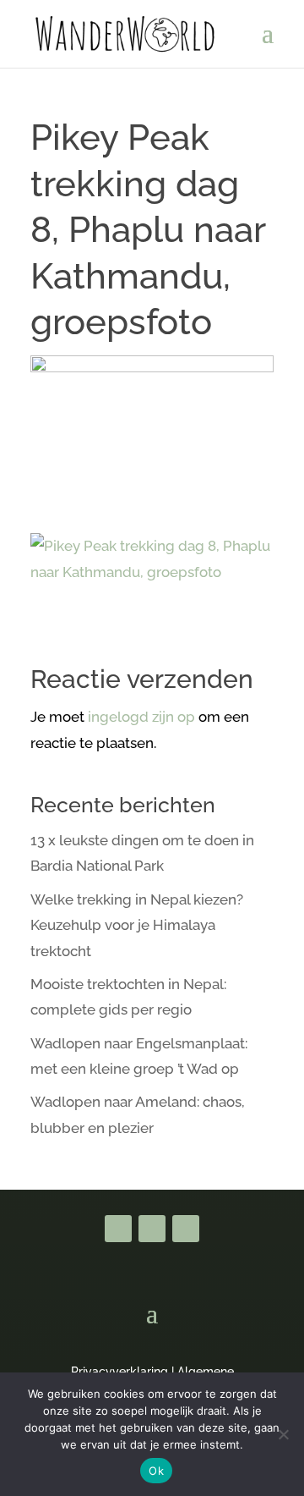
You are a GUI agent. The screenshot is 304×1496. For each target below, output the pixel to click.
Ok (156, 1470)
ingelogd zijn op (141, 716)
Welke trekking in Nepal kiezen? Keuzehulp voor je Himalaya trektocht (136, 925)
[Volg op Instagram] (185, 1228)
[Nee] (282, 1434)
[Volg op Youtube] (152, 1228)
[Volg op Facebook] (118, 1228)
